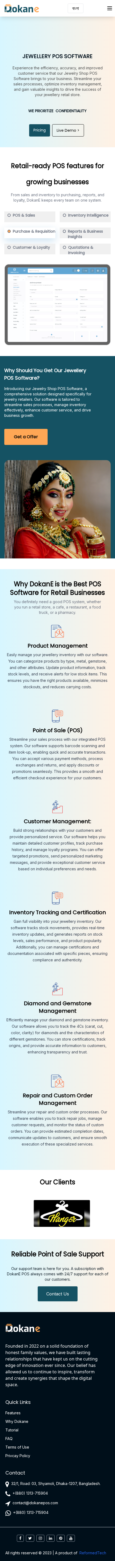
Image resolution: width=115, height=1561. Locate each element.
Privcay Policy (17, 1455)
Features (13, 1413)
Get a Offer (26, 437)
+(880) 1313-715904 (30, 1493)
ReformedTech (92, 1553)
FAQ (9, 1438)
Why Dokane (16, 1421)
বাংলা (75, 8)
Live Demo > (68, 130)
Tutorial (11, 1430)
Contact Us (57, 1294)
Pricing (39, 130)
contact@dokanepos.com (35, 1502)
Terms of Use (17, 1447)
